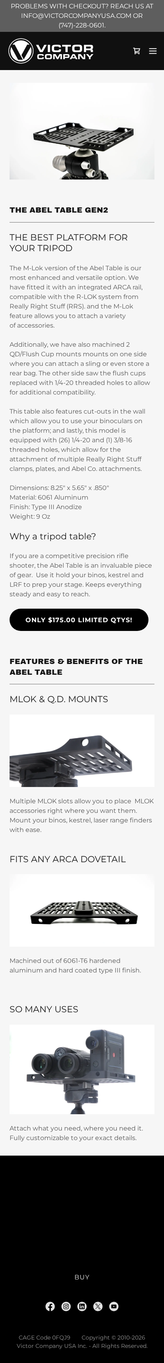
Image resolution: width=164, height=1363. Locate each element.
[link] (51, 51)
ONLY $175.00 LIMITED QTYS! (79, 620)
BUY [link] (82, 1277)
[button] (153, 51)
